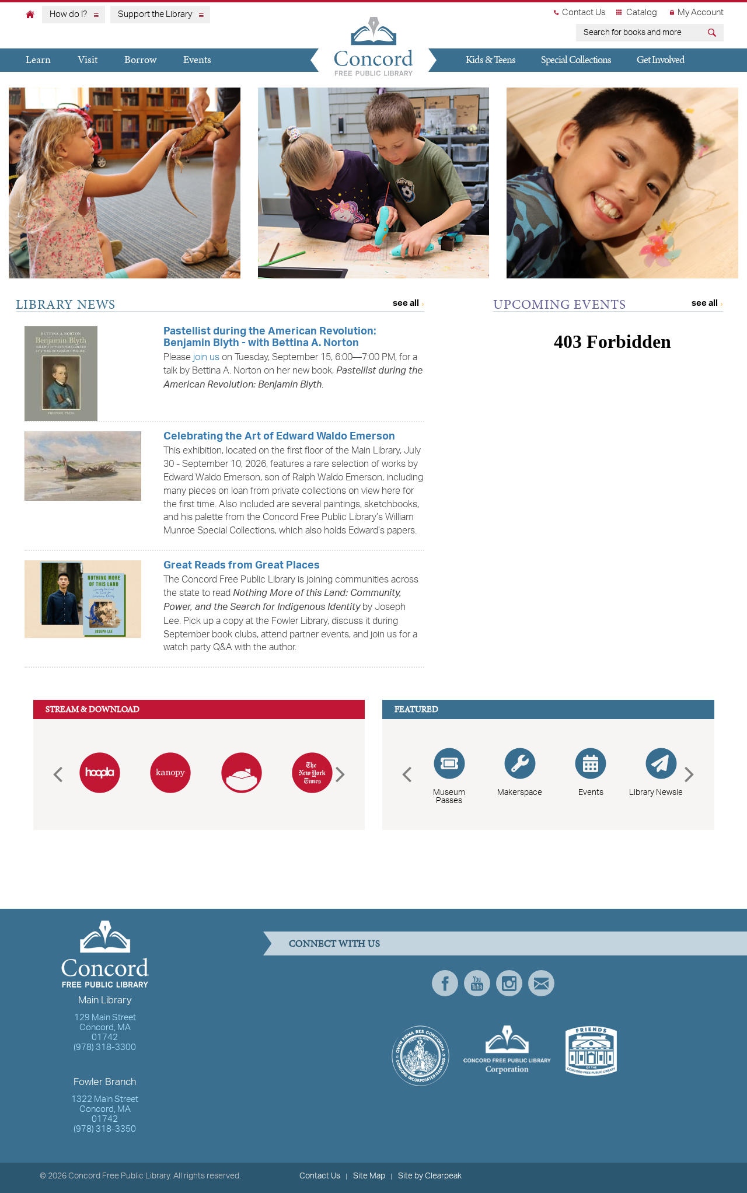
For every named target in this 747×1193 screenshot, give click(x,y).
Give (468, 81)
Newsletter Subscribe (541, 983)
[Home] (30, 14)
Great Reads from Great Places (241, 566)
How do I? (68, 14)
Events (197, 59)
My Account (701, 13)
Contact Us (584, 13)
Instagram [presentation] (509, 983)
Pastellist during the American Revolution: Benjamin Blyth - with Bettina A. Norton (269, 338)
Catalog (641, 13)
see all (406, 304)
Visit (87, 59)
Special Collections (576, 59)
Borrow (140, 59)
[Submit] (713, 34)
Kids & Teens (490, 59)
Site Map (369, 1176)
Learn (38, 59)
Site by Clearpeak (430, 1176)
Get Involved (661, 59)
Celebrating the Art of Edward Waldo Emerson (279, 437)
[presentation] (57, 774)
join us (206, 358)
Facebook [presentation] (445, 983)
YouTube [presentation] (477, 983)
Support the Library (155, 14)
